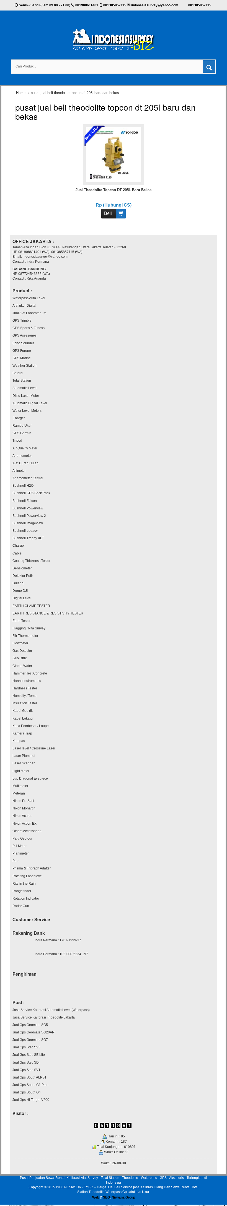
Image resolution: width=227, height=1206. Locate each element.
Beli (108, 213)
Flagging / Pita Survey (28, 628)
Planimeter (20, 853)
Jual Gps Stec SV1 (26, 1070)
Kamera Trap (22, 733)
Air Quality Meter (24, 448)
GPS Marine (21, 358)
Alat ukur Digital (24, 306)
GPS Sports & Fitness (28, 328)
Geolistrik (19, 658)
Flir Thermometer (25, 636)
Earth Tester (21, 621)
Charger (18, 418)
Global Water (22, 666)
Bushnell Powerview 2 (29, 516)
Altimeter (19, 471)
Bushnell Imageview (27, 523)
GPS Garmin (21, 433)
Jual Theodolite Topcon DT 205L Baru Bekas (113, 190)
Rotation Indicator (25, 898)
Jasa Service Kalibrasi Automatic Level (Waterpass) (51, 1010)
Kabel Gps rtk (22, 711)
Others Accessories (26, 831)
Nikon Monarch (23, 808)
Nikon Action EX (24, 823)
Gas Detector (22, 651)
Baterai (17, 373)
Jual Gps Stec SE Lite (28, 1055)
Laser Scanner (23, 763)
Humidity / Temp (24, 696)
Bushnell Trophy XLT (28, 538)
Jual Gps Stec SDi (26, 1062)
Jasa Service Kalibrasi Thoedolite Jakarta (43, 1017)
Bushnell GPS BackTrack (31, 493)
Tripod (17, 440)
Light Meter (20, 771)
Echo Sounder (23, 343)
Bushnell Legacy (25, 531)
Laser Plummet (23, 756)
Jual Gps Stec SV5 (26, 1047)
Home (20, 93)
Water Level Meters (27, 411)
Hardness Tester (24, 688)
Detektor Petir (22, 576)
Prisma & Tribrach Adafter (31, 868)
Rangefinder (21, 891)
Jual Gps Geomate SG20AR (33, 1032)
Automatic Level (24, 388)
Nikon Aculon (22, 816)
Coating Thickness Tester (31, 561)
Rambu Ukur (22, 426)
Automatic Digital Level (29, 403)
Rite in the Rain (24, 883)
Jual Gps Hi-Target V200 (30, 1100)
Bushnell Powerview (27, 508)
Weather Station (24, 366)
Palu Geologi (22, 838)
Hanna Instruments (26, 681)
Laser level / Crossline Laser (33, 748)
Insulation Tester (24, 703)
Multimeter (20, 786)
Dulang (18, 583)
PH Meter (19, 846)
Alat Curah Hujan (25, 463)
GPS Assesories (24, 335)
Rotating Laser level (27, 876)
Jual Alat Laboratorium (29, 313)
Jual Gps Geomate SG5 (30, 1025)
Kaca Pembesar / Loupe (30, 726)
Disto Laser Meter (25, 396)
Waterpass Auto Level (28, 298)
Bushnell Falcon (24, 501)
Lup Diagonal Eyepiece (30, 778)
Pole (15, 861)
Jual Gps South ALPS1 (29, 1077)
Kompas (18, 741)
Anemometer (22, 456)
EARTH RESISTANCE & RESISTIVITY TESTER (47, 613)
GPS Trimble (22, 320)
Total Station (21, 380)
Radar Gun (20, 906)
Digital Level (21, 598)
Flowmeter (20, 643)
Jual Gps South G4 (26, 1092)
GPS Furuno (21, 351)
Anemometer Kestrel (27, 478)
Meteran (18, 793)
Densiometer (22, 568)
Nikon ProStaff (23, 801)
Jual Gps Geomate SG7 (30, 1040)
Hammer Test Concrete (29, 673)
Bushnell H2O (22, 486)
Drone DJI (20, 591)
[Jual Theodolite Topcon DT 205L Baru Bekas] (113, 154)
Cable (17, 553)
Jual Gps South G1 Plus (30, 1085)
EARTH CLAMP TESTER (31, 606)
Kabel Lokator (22, 718)
